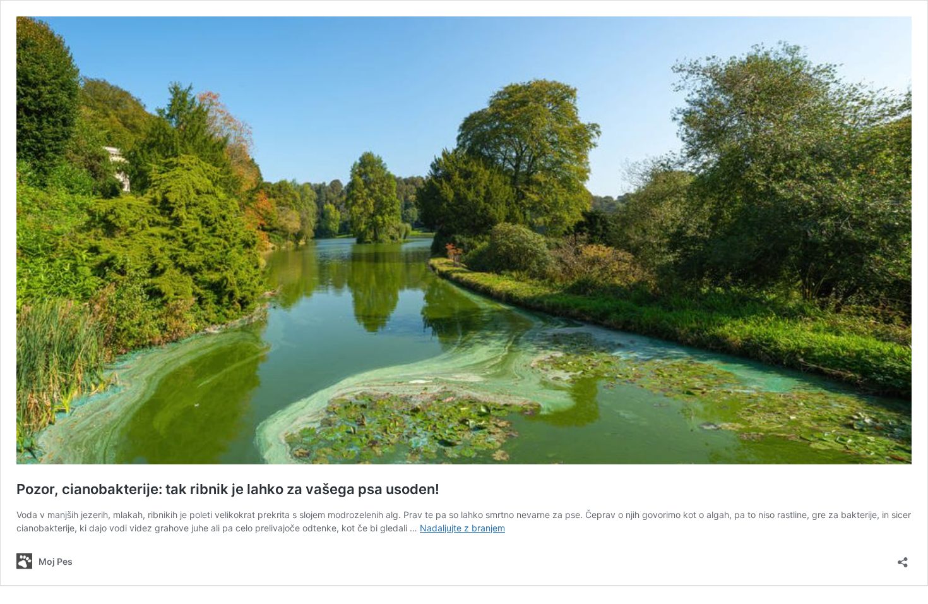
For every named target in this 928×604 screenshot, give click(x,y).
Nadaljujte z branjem (462, 527)
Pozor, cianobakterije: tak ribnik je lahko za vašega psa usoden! (227, 489)
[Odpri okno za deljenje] (903, 558)
